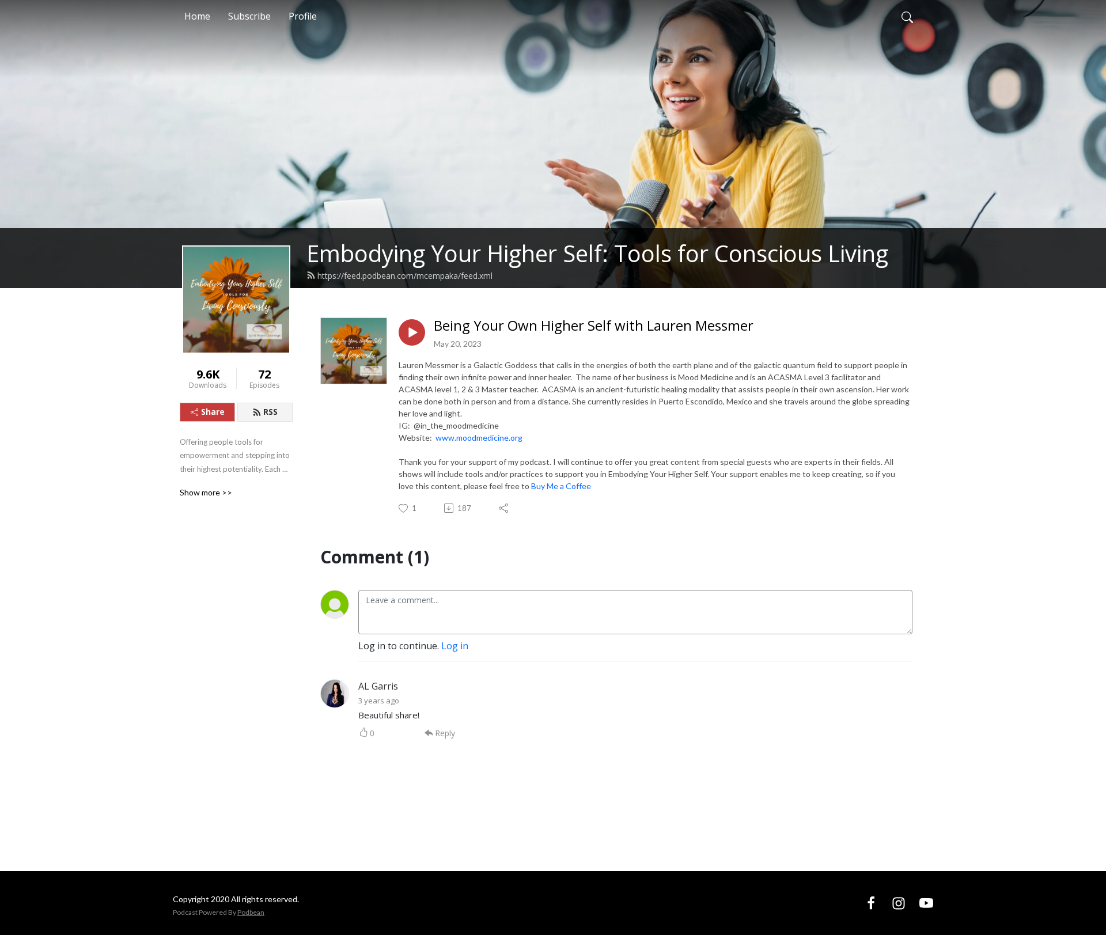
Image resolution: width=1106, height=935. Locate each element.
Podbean (250, 912)
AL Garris (378, 686)
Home (197, 16)
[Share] (504, 508)
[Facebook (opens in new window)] (871, 902)
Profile (303, 16)
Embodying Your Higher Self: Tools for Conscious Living (597, 253)
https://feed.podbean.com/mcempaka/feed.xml (405, 275)
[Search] (907, 16)
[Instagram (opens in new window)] (899, 902)
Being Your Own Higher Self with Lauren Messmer (593, 325)
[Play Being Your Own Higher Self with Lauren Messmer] (412, 332)
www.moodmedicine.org (478, 437)
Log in (454, 645)
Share (213, 411)
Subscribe (249, 16)
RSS (270, 411)
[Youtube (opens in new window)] (926, 902)
